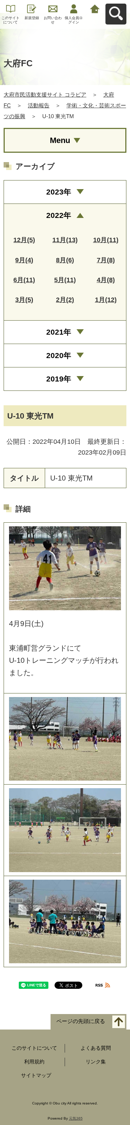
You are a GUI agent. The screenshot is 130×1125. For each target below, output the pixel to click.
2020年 (58, 355)
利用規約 (34, 1061)
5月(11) (65, 280)
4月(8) (106, 280)
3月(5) (24, 299)
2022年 (58, 215)
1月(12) (106, 299)
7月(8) (106, 260)
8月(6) (65, 260)
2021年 (58, 332)
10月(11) (105, 240)
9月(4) (24, 260)
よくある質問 (96, 1048)
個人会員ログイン (74, 20)
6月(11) (24, 280)
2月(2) (65, 299)
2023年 (58, 192)
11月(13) (65, 240)
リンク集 (96, 1061)
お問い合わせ (53, 20)
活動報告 (38, 105)
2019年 (58, 379)
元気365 (76, 1118)
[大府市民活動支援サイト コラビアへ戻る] (95, 8)
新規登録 (32, 18)
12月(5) (24, 240)
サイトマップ (36, 1075)
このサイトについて (10, 20)
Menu (60, 140)
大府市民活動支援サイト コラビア (45, 94)
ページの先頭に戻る (80, 1021)
